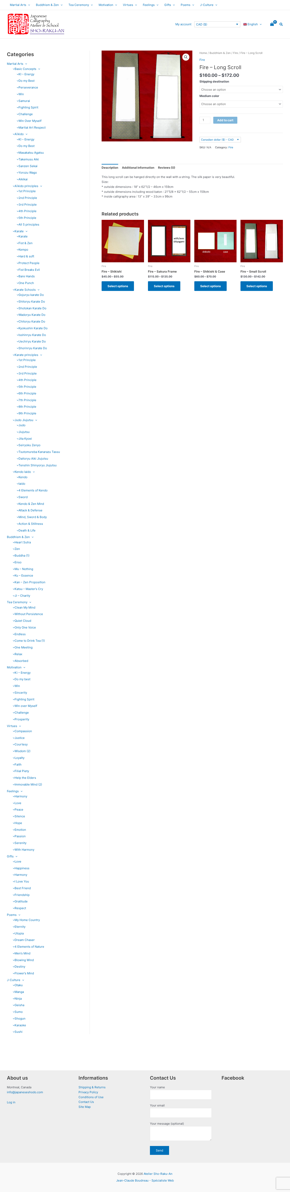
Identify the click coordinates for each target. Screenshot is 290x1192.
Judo (22, 425)
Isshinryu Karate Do (32, 335)
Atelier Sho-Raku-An (158, 1174)
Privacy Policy (88, 1092)
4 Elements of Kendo (33, 490)
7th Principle (27, 400)
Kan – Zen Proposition (30, 582)
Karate (19, 231)
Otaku (19, 985)
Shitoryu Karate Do (32, 301)
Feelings (149, 5)
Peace (19, 809)
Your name (157, 1087)
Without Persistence (29, 614)
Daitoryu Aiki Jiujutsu (33, 458)
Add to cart (225, 120)
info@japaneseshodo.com (25, 1092)
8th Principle (27, 406)
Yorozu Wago (28, 172)
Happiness (22, 868)
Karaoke (20, 1025)
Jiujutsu (24, 432)
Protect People (29, 263)
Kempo (23, 249)
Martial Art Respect (32, 127)
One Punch (26, 283)
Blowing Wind (24, 960)
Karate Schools (25, 290)
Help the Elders (25, 778)
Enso (18, 562)
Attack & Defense (30, 510)
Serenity (20, 843)
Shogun (20, 1018)
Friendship (22, 895)
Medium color (209, 96)
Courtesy (21, 744)
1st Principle (27, 191)
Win (21, 94)
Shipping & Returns (92, 1087)
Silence (20, 816)
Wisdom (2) (22, 751)
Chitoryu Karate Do (32, 321)
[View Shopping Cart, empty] (272, 24)
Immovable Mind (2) (28, 784)
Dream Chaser (25, 940)
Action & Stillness (31, 524)
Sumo (19, 1012)
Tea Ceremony (78, 5)
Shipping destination (214, 81)
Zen (17, 549)
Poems (185, 5)
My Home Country (27, 920)
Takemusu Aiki (29, 159)
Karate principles (26, 355)
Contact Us (86, 1102)
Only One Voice (25, 627)
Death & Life (27, 530)
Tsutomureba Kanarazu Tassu (39, 452)
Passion (20, 836)
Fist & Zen (26, 243)
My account (183, 24)
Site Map (85, 1107)
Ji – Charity (22, 595)
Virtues (128, 5)
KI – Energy (26, 74)
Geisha (19, 1005)
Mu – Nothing (24, 569)
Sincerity (21, 692)
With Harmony (24, 849)
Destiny (20, 966)
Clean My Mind (25, 607)
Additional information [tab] (138, 167)
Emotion (20, 830)
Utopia (19, 933)
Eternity (20, 927)
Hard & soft (26, 256)
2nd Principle (28, 198)
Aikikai (23, 179)
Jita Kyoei (25, 438)
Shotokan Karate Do (32, 308)
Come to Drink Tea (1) (30, 641)
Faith (18, 764)
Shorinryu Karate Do (33, 348)
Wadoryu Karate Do (32, 315)
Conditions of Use (91, 1097)
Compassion (23, 731)
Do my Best (27, 81)
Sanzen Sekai (28, 166)
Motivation (106, 5)
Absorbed (21, 661)
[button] (28, 5)
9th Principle (27, 413)
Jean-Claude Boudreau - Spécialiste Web (145, 1180)
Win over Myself (26, 706)
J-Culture (206, 5)
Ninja (18, 998)
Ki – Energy (23, 673)
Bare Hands (27, 276)
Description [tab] (110, 167)
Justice (20, 738)
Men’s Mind (22, 953)
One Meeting (24, 647)
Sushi (18, 1032)
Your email (157, 1105)
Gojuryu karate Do (31, 295)
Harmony (21, 796)
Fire (235, 53)
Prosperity (22, 719)
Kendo (23, 477)
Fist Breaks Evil (29, 270)
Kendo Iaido (23, 472)
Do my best (22, 679)
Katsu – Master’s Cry (29, 589)
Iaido (22, 483)
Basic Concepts (25, 69)
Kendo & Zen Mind (31, 504)
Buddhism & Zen (47, 5)
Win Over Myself (30, 121)
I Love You (22, 881)
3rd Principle (28, 204)
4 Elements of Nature (29, 946)
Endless (20, 634)
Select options (118, 286)
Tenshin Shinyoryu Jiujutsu (38, 465)
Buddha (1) (22, 555)
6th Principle (27, 393)
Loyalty (19, 758)
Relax (18, 654)
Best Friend (23, 888)
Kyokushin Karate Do (33, 328)
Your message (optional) (167, 1123)
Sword (23, 497)
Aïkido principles (26, 186)
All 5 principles (29, 224)
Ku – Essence (24, 575)
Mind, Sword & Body (33, 517)
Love (18, 803)
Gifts (167, 5)
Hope (18, 823)
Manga (19, 992)
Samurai (24, 101)
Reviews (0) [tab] (166, 167)
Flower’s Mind (24, 973)
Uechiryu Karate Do (32, 341)
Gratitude (21, 901)
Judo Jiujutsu (24, 420)
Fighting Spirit (28, 107)
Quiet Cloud (23, 621)
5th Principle (27, 218)
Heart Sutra (23, 542)
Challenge (26, 114)
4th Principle (27, 211)
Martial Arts (18, 5)
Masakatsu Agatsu (31, 152)
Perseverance (28, 87)
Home (203, 53)
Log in (11, 1102)
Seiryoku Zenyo (29, 445)
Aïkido (19, 134)
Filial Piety (22, 771)
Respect (20, 908)
